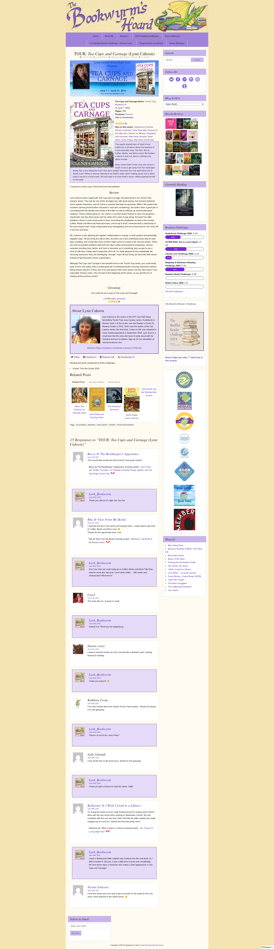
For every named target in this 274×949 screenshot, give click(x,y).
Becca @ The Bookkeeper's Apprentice (113, 453)
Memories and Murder (144, 140)
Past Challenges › (173, 36)
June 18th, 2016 (93, 703)
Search (197, 59)
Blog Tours (115, 57)
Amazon (129, 114)
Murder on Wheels (137, 133)
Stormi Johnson (97, 887)
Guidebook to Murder (143, 127)
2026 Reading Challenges (147, 36)
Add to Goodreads (124, 117)
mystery (112, 425)
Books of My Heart (176, 559)
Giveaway (134, 57)
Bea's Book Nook (175, 545)
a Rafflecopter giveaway (114, 298)
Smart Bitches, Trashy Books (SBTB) (184, 576)
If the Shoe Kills (139, 130)
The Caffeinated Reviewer (180, 587)
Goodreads (118, 348)
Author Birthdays (176, 43)
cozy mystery (81, 425)
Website (90, 348)
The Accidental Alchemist (114, 408)
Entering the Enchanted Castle (182, 562)
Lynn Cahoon (102, 425)
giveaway (91, 425)
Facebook (106, 348)
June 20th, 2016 (93, 890)
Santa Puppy (127, 140)
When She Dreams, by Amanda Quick (79, 409)
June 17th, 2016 (93, 457)
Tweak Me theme (146, 945)
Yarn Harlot (173, 590)
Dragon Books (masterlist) (151, 43)
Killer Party (133, 136)
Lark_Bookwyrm (101, 57)
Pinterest (137, 348)
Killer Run (123, 133)
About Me (109, 36)
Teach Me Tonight (176, 580)
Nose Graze (159, 945)
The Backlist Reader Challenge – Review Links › (111, 43)
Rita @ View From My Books (106, 519)
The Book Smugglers (177, 583)
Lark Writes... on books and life (182, 573)
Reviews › (124, 36)
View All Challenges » (175, 291)
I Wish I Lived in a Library (179, 569)
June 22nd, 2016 (94, 497)
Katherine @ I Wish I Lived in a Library (114, 805)
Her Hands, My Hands (178, 566)
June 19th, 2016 (94, 855)
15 (142, 57)
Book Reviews (125, 57)
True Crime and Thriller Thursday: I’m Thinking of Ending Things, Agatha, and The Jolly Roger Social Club (120, 470)
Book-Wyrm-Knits (176, 555)
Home (95, 36)
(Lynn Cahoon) (131, 416)
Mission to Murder (123, 130)
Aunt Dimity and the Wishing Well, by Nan (149, 392)
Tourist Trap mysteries (125, 425)
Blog (98, 348)
